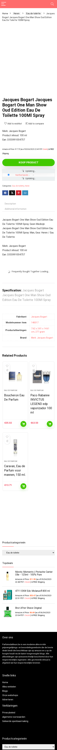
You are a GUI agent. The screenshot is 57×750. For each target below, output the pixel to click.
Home (5, 13)
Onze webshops (10, 695)
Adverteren (7, 699)
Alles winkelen (9, 686)
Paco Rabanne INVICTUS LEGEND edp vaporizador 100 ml (41, 403)
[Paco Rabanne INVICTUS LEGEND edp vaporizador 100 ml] (41, 377)
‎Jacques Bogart (39, 316)
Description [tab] (10, 203)
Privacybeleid (8, 712)
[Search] (52, 4)
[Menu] (3, 4)
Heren (16, 13)
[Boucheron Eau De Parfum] (15, 377)
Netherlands (21, 174)
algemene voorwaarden (13, 717)
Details (45, 149)
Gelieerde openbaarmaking (15, 721)
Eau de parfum (10, 390)
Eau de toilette (33, 13)
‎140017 (34, 322)
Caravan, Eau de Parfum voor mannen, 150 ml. (15, 470)
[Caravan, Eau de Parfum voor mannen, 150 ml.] (15, 448)
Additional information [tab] (15, 209)
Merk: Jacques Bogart (42, 338)
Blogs (5, 691)
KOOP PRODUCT (28, 162)
